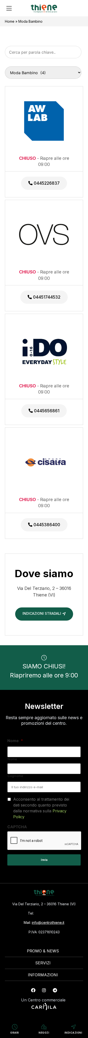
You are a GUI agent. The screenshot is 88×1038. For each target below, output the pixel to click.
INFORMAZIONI (43, 974)
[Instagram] (44, 990)
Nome (15, 740)
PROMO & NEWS (43, 950)
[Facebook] (33, 990)
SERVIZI (43, 962)
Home (9, 21)
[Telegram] (54, 990)
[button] (9, 8)
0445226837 (46, 183)
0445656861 (46, 410)
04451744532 (46, 297)
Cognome (15, 775)
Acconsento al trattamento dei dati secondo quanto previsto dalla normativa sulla (41, 808)
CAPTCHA (17, 826)
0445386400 (46, 524)
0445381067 (47, 913)
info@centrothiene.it (48, 922)
